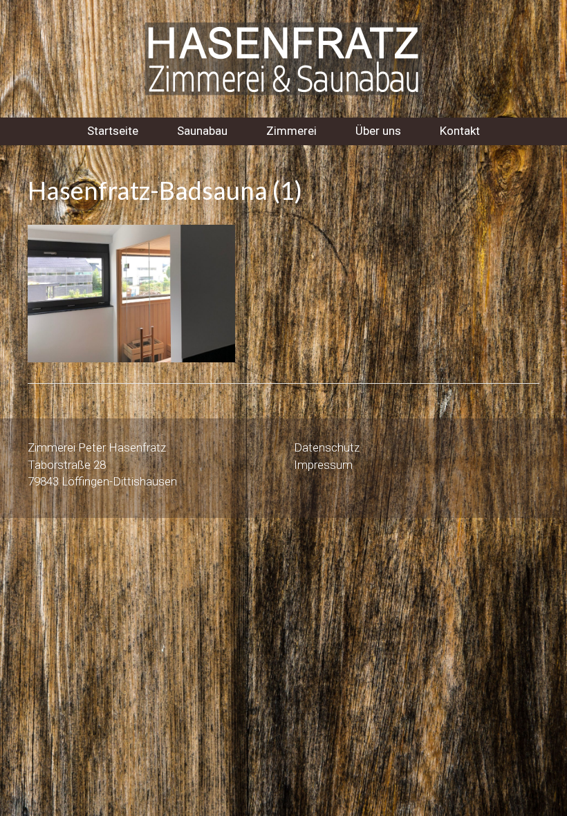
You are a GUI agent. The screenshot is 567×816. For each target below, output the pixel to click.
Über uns (378, 131)
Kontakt (460, 131)
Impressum (323, 465)
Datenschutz (327, 447)
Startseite (112, 131)
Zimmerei (291, 131)
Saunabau (202, 131)
